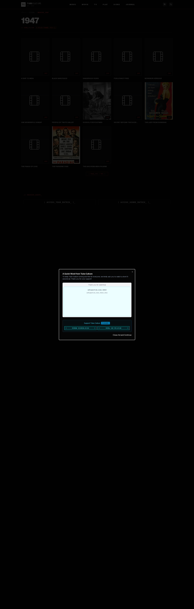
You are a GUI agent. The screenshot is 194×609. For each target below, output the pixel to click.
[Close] (132, 272)
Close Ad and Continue (122, 335)
